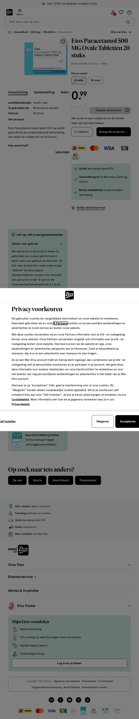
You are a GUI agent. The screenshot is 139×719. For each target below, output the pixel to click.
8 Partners (60, 323)
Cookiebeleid (20, 399)
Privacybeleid (20, 404)
